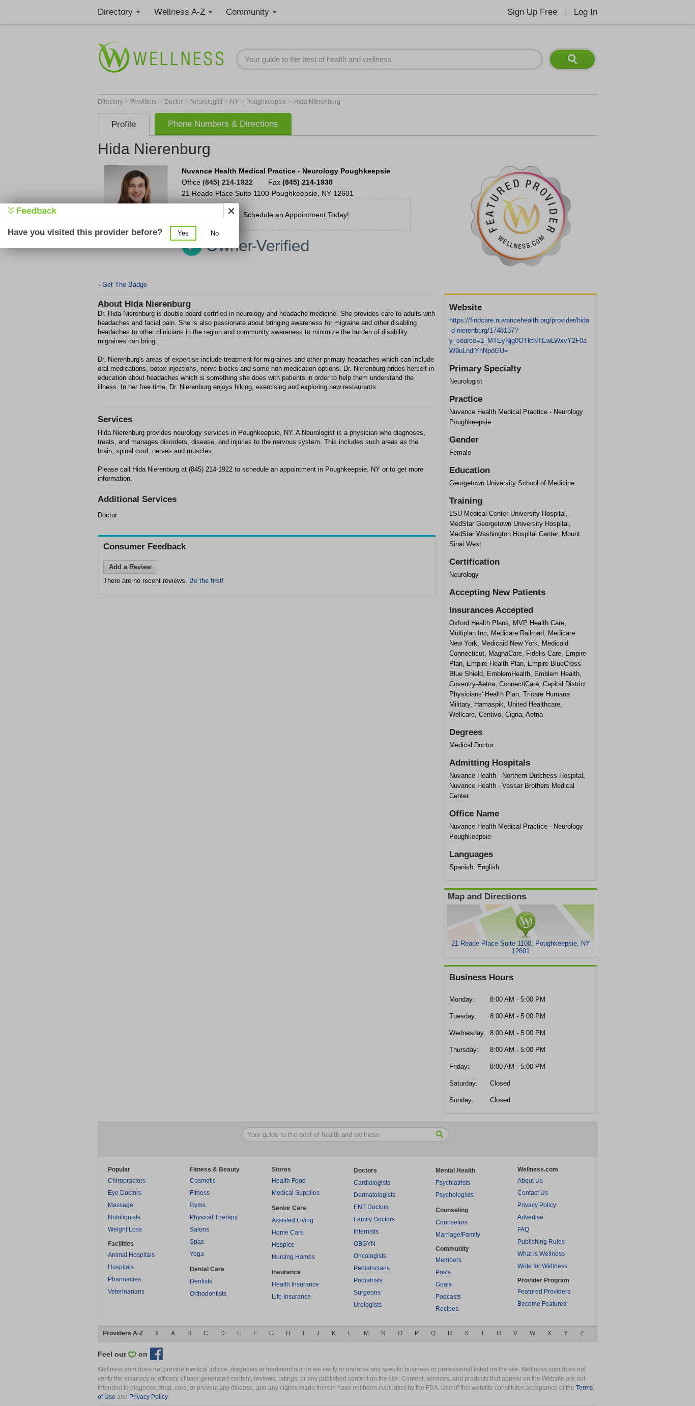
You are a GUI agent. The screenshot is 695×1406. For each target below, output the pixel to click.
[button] (183, 233)
